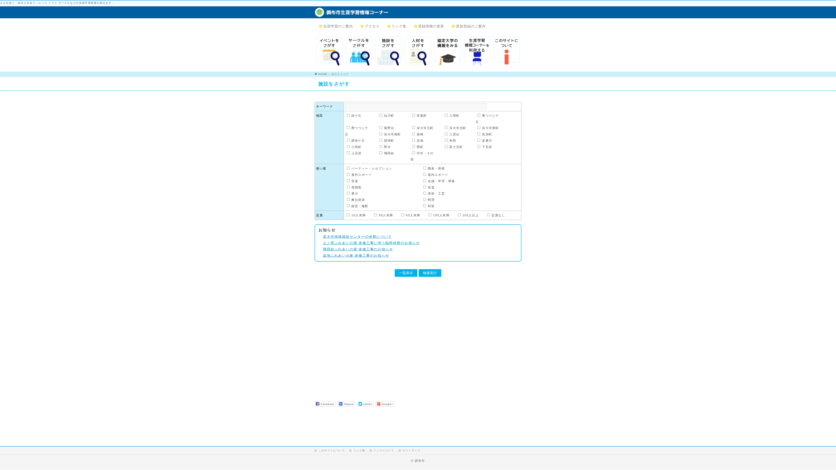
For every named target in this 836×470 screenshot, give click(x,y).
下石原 (487, 147)
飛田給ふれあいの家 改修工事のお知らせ (358, 249)
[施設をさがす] (388, 51)
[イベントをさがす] (329, 51)
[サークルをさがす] (359, 51)
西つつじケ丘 (356, 131)
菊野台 (389, 128)
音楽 (354, 181)
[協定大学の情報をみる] (448, 51)
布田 (452, 140)
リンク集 (359, 450)
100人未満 (441, 215)
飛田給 (389, 153)
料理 (431, 199)
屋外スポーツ (361, 174)
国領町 (389, 140)
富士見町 (456, 147)
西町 (420, 147)
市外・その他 (422, 156)
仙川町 (389, 115)
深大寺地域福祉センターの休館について (357, 236)
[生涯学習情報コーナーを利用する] (477, 51)
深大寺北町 (457, 128)
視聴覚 (356, 187)
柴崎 (420, 134)
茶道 (431, 187)
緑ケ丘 (356, 115)
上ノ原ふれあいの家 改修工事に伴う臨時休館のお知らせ (371, 243)
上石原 (356, 153)
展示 (354, 193)
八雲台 (454, 134)
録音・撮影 (359, 206)
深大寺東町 (490, 128)
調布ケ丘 (358, 140)
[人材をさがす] (418, 51)
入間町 (454, 115)
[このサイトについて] (507, 51)
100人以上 (470, 215)
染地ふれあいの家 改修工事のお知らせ (356, 255)
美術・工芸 (436, 193)
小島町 (356, 147)
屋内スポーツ (438, 174)
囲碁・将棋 (436, 168)
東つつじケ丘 (487, 119)
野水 (387, 147)
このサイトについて (332, 450)
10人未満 (358, 215)
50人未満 (413, 215)
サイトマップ (411, 450)
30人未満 (386, 215)
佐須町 (487, 134)
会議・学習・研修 (441, 181)
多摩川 (487, 140)
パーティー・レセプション (371, 168)
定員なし (498, 215)
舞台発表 (358, 199)
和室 (431, 206)
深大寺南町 (392, 134)
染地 (420, 140)
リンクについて (384, 450)
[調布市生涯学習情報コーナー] (378, 14)
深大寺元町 (425, 128)
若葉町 (422, 115)
